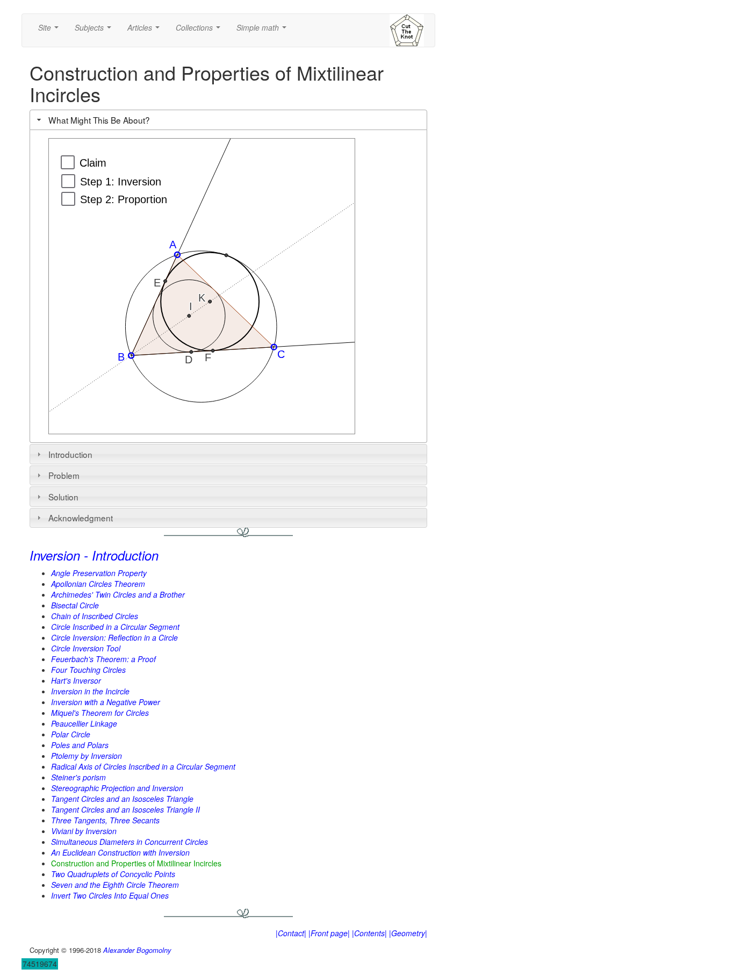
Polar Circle (70, 734)
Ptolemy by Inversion (86, 755)
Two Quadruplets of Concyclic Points (113, 874)
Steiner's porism (78, 777)
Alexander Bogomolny (137, 950)
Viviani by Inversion (84, 831)
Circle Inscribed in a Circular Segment (115, 626)
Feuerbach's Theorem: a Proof (103, 659)
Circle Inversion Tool (85, 648)
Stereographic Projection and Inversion (117, 788)
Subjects (95, 30)
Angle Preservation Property (99, 573)
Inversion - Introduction (94, 555)
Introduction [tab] (70, 454)
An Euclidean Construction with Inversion (120, 852)
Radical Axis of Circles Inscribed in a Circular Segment (143, 766)
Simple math (263, 30)
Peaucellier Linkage (84, 723)
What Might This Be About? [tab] (99, 120)
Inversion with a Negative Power (105, 702)
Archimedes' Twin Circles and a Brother (118, 594)
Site (50, 30)
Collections (200, 30)
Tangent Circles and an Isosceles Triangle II (125, 809)
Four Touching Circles (88, 669)
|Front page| (329, 933)
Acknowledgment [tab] (80, 517)
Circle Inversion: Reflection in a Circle (114, 637)
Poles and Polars (80, 745)
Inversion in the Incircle (90, 691)
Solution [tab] (63, 497)
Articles (145, 30)
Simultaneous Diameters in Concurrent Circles (129, 841)
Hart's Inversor (76, 680)
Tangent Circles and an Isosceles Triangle (122, 798)
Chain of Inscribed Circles (94, 616)
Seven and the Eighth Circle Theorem (115, 884)
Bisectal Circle (75, 605)
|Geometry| (408, 933)
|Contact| (291, 933)
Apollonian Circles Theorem (98, 583)
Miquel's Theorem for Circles (100, 712)
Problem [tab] (64, 475)
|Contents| (369, 933)
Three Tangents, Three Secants (105, 820)
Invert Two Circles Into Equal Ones (110, 895)
